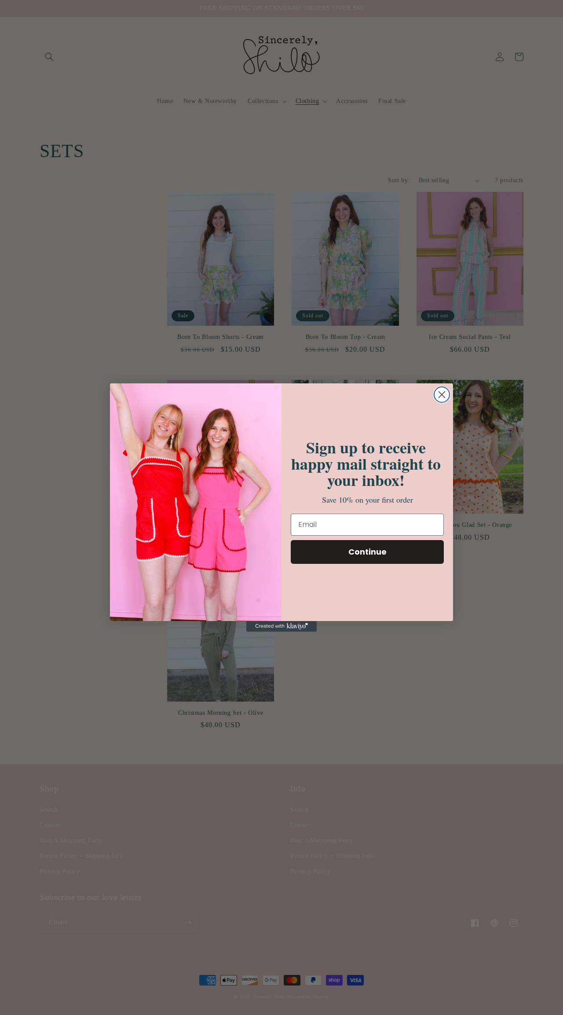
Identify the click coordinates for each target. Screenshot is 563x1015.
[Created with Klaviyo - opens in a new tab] (281, 626)
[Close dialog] (442, 394)
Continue (367, 551)
